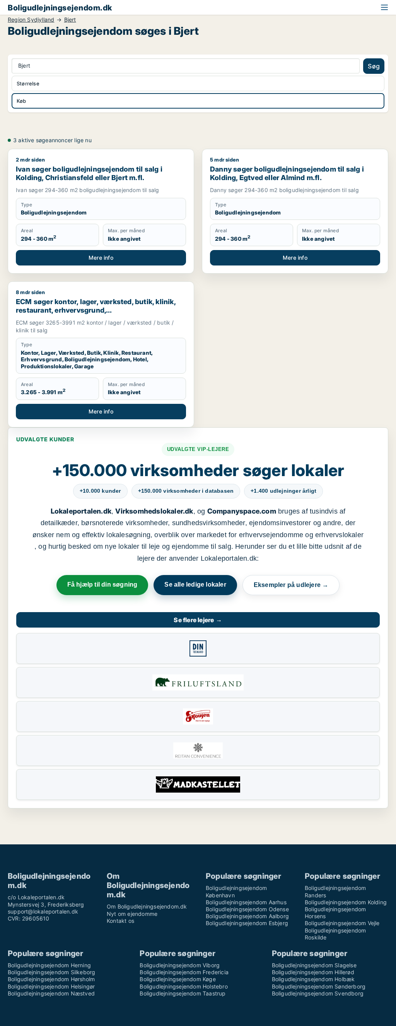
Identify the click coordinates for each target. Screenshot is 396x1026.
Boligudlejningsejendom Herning (49, 965)
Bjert (70, 20)
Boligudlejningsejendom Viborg (180, 965)
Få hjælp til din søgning (102, 584)
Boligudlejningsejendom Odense (247, 909)
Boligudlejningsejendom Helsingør (51, 986)
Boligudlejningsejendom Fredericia (184, 972)
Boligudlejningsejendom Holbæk (313, 979)
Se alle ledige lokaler (195, 584)
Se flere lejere (198, 620)
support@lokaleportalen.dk (43, 911)
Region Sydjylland (31, 20)
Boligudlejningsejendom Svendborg (318, 993)
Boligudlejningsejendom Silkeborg (51, 972)
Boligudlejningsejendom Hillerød (313, 972)
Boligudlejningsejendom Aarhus (246, 902)
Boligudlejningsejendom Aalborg (247, 916)
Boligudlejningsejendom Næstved (51, 993)
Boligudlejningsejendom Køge (177, 979)
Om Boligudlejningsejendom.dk (147, 906)
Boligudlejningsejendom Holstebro (183, 986)
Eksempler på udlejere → (291, 585)
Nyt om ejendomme (132, 913)
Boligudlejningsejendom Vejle (342, 923)
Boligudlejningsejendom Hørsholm (51, 979)
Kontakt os (120, 920)
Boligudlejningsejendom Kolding (346, 902)
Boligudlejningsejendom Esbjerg (247, 923)
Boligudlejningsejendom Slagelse (314, 965)
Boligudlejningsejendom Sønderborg (319, 986)
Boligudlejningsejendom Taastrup (182, 993)
